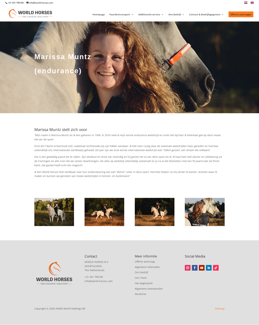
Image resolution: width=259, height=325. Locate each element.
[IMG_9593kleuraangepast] (54, 225)
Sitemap (220, 308)
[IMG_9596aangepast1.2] (104, 225)
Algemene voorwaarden (149, 288)
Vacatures (140, 294)
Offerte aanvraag (145, 261)
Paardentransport (119, 14)
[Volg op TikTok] (216, 268)
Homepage (98, 14)
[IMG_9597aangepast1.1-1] (154, 225)
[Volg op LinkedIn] (209, 268)
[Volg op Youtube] (202, 268)
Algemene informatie (147, 267)
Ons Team (141, 277)
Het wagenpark (144, 283)
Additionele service (149, 14)
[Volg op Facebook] (195, 268)
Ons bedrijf (174, 14)
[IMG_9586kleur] (204, 225)
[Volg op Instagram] (187, 268)
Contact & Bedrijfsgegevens (204, 14)
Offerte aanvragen (241, 14)
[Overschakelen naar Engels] (252, 4)
